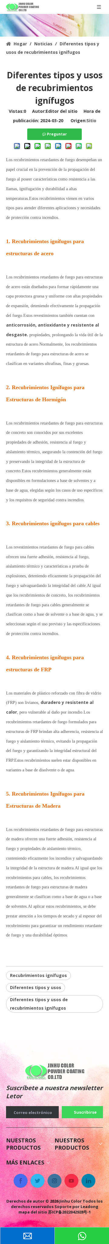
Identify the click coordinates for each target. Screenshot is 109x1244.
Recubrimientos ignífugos (38, 975)
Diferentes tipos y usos (35, 987)
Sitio (91, 120)
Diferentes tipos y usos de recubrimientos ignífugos (39, 1004)
